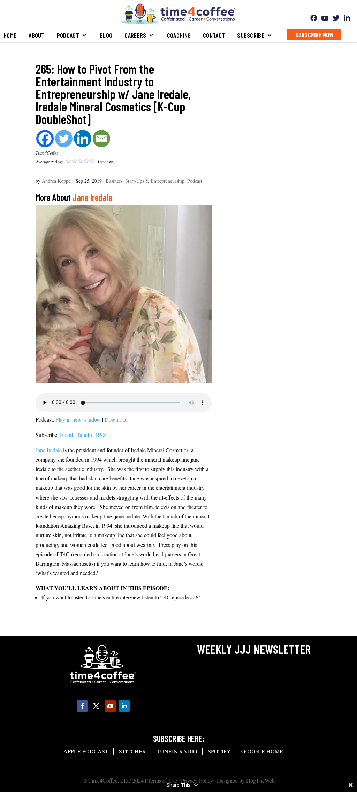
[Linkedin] (82, 138)
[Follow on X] (96, 706)
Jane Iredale (92, 197)
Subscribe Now (314, 35)
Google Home (19, 84)
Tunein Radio (177, 751)
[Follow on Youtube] (110, 706)
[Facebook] (45, 138)
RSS (101, 434)
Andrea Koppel (57, 181)
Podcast (194, 181)
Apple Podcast (85, 751)
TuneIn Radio (19, 52)
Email (66, 434)
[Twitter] (64, 138)
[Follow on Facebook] (82, 706)
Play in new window (78, 419)
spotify (219, 751)
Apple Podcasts (24, 20)
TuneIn (84, 434)
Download (116, 419)
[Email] (101, 138)
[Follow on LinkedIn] (124, 706)
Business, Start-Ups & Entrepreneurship (145, 181)
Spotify (13, 68)
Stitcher (14, 36)
